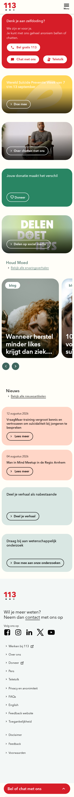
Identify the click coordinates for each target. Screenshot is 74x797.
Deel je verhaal (24, 516)
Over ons (15, 654)
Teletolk (58, 59)
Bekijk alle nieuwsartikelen (28, 396)
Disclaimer (15, 735)
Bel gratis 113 (27, 47)
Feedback (15, 744)
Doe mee (20, 104)
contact (32, 617)
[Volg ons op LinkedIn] (29, 632)
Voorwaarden (17, 752)
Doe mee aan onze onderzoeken (37, 563)
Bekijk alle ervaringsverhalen (30, 268)
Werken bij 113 (19, 646)
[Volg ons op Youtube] (51, 632)
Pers (11, 671)
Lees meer (21, 436)
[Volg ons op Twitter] (40, 632)
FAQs (12, 696)
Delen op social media (30, 244)
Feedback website (21, 713)
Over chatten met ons (29, 151)
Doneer (20, 197)
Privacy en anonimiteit (23, 688)
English (13, 705)
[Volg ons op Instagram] (18, 632)
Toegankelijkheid (20, 721)
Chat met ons (26, 59)
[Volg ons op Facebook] (7, 632)
